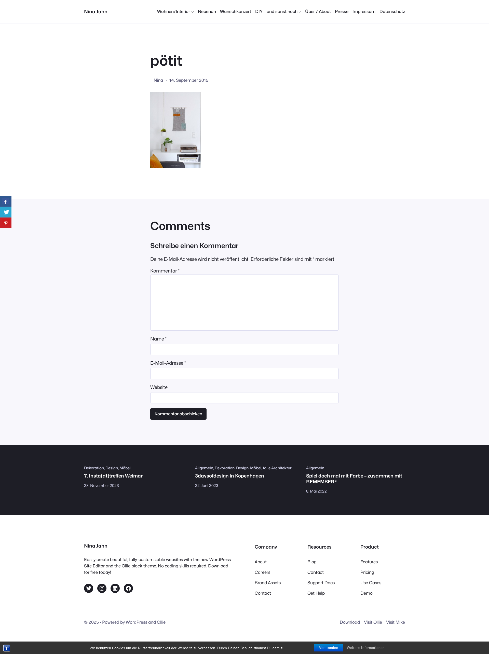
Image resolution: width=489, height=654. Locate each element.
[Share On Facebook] (5, 201)
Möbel (125, 468)
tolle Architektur (277, 468)
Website (159, 387)
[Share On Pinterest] (5, 222)
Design (111, 468)
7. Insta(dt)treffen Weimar (113, 476)
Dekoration (94, 468)
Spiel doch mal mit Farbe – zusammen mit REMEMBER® (354, 478)
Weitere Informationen (366, 648)
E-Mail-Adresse (168, 363)
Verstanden (328, 648)
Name (158, 339)
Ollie (161, 622)
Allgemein (204, 468)
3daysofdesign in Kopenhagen (229, 476)
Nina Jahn (95, 11)
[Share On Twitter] (5, 212)
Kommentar (165, 271)
